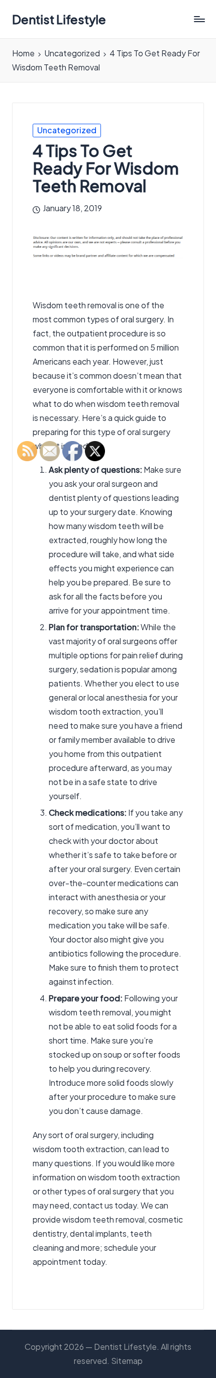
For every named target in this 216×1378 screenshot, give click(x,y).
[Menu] (199, 19)
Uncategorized (66, 130)
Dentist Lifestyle (59, 19)
